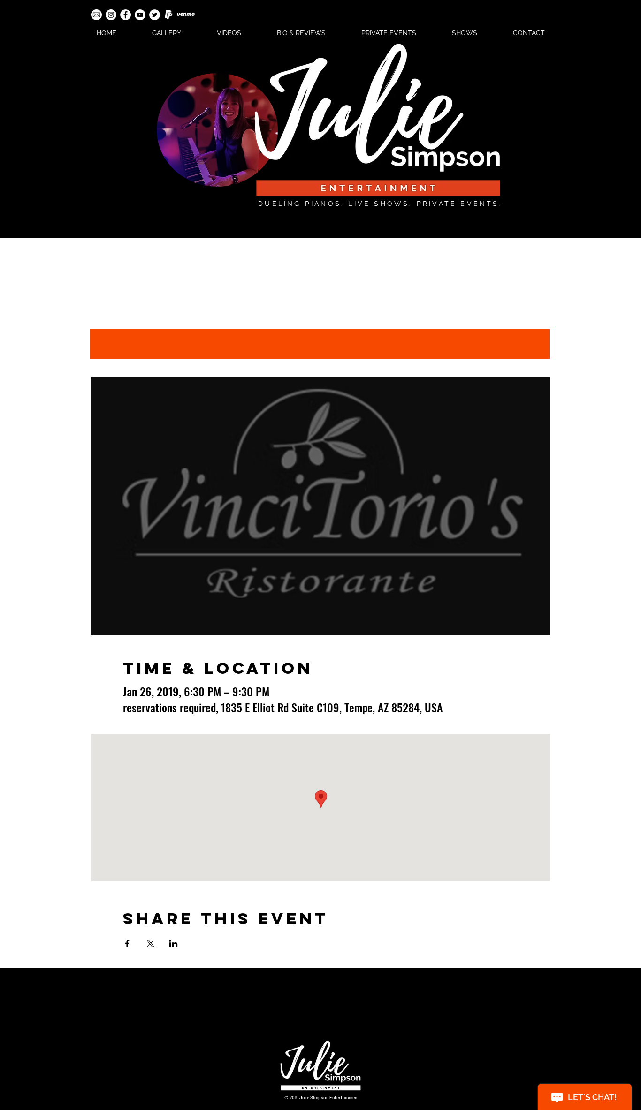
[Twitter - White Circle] (154, 14)
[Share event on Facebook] (127, 943)
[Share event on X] (150, 943)
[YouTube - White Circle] (140, 14)
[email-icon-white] (96, 14)
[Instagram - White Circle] (111, 14)
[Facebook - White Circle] (125, 14)
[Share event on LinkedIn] (173, 943)
